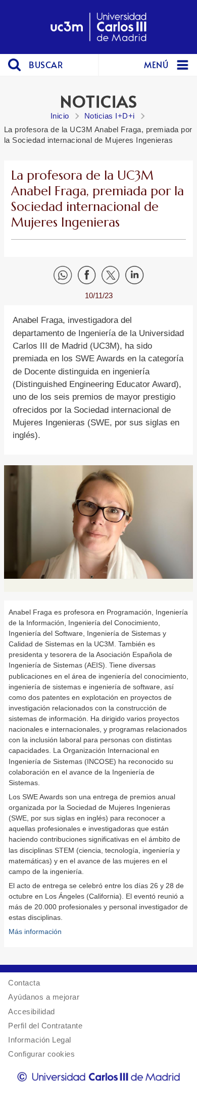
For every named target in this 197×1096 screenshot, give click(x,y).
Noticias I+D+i (109, 116)
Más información (35, 931)
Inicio (60, 116)
